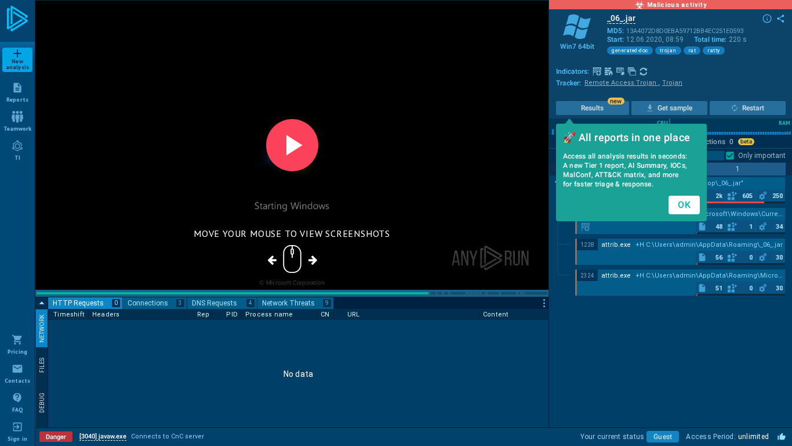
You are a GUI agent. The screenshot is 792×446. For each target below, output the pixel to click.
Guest (662, 437)
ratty (713, 50)
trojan (668, 50)
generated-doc (630, 50)
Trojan (672, 83)
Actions (717, 142)
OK (684, 204)
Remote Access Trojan (622, 83)
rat (692, 50)
